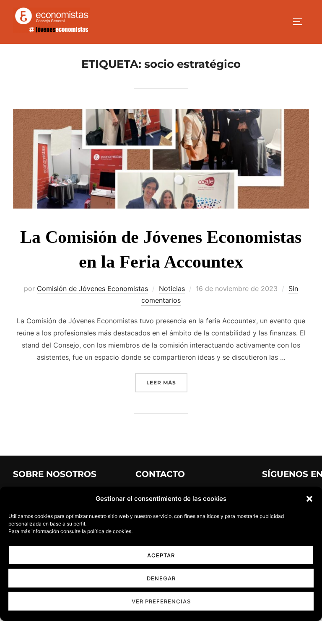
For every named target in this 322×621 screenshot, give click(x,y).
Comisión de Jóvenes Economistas (92, 288)
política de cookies (109, 531)
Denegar (161, 578)
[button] (309, 499)
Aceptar (161, 555)
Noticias (172, 288)
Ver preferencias (161, 601)
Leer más (166, 382)
